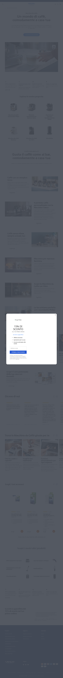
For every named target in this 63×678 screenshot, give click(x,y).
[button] (55, 315)
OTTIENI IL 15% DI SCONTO (18, 352)
